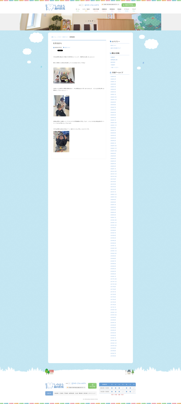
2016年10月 (114, 315)
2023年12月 (114, 122)
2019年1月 (113, 245)
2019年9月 (113, 227)
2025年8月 (113, 84)
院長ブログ (65, 37)
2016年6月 (113, 325)
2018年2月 (113, 274)
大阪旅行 (113, 64)
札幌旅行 (113, 57)
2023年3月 (113, 138)
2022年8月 (113, 156)
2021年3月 (113, 189)
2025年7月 (113, 86)
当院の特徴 (96, 10)
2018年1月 (113, 276)
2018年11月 (114, 250)
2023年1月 (113, 143)
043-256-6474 (92, 5)
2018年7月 (113, 261)
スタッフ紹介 (86, 10)
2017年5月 (113, 297)
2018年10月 (114, 253)
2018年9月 (113, 256)
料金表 (119, 10)
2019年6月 (113, 235)
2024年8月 (113, 104)
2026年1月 (113, 81)
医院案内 (112, 10)
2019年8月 (113, 230)
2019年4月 (113, 238)
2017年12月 (114, 279)
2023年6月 (113, 133)
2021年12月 (114, 171)
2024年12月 (114, 97)
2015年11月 (114, 343)
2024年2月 (113, 117)
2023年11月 (114, 125)
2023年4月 (113, 135)
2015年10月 (114, 345)
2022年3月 (113, 163)
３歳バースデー (114, 67)
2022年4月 (113, 161)
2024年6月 (113, 110)
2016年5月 (113, 327)
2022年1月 (113, 168)
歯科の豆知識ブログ (116, 48)
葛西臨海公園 (114, 59)
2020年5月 (113, 209)
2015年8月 (113, 350)
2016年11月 (114, 312)
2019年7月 (113, 233)
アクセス (126, 10)
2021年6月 (113, 181)
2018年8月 (113, 258)
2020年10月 (114, 197)
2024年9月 (113, 102)
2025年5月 (113, 89)
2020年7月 (113, 204)
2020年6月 (113, 207)
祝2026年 (113, 62)
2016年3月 (113, 333)
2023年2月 (113, 140)
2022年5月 (113, 158)
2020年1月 (113, 217)
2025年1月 (113, 94)
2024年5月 (113, 112)
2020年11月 (114, 194)
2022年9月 (113, 153)
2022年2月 (113, 166)
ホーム (78, 10)
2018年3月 (113, 271)
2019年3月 (113, 240)
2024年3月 (113, 115)
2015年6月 (113, 356)
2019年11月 (114, 222)
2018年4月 (113, 268)
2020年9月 (113, 199)
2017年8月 (113, 289)
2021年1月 (113, 192)
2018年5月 (113, 266)
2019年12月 (114, 220)
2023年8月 (113, 127)
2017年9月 (113, 286)
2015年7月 (113, 353)
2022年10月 (114, 151)
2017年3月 (113, 302)
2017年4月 (113, 299)
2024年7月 (113, 107)
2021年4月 (113, 186)
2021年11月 (114, 174)
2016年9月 (113, 317)
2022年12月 (114, 145)
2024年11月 (114, 99)
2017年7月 (113, 292)
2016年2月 (113, 335)
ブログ (134, 10)
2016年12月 (114, 309)
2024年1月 (113, 120)
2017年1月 (113, 307)
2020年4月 (113, 212)
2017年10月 (114, 284)
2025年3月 (113, 92)
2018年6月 (113, 263)
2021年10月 (114, 176)
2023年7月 (113, 130)
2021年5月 (113, 184)
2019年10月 (114, 225)
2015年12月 (114, 340)
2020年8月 (113, 202)
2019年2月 (113, 243)
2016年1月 (113, 338)
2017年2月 (113, 304)
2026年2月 (113, 79)
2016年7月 (113, 322)
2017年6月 (113, 294)
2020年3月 (113, 215)
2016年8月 (113, 320)
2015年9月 (113, 348)
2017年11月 (114, 281)
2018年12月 (114, 248)
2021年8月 (113, 179)
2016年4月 (113, 330)
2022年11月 (114, 148)
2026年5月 (113, 76)
